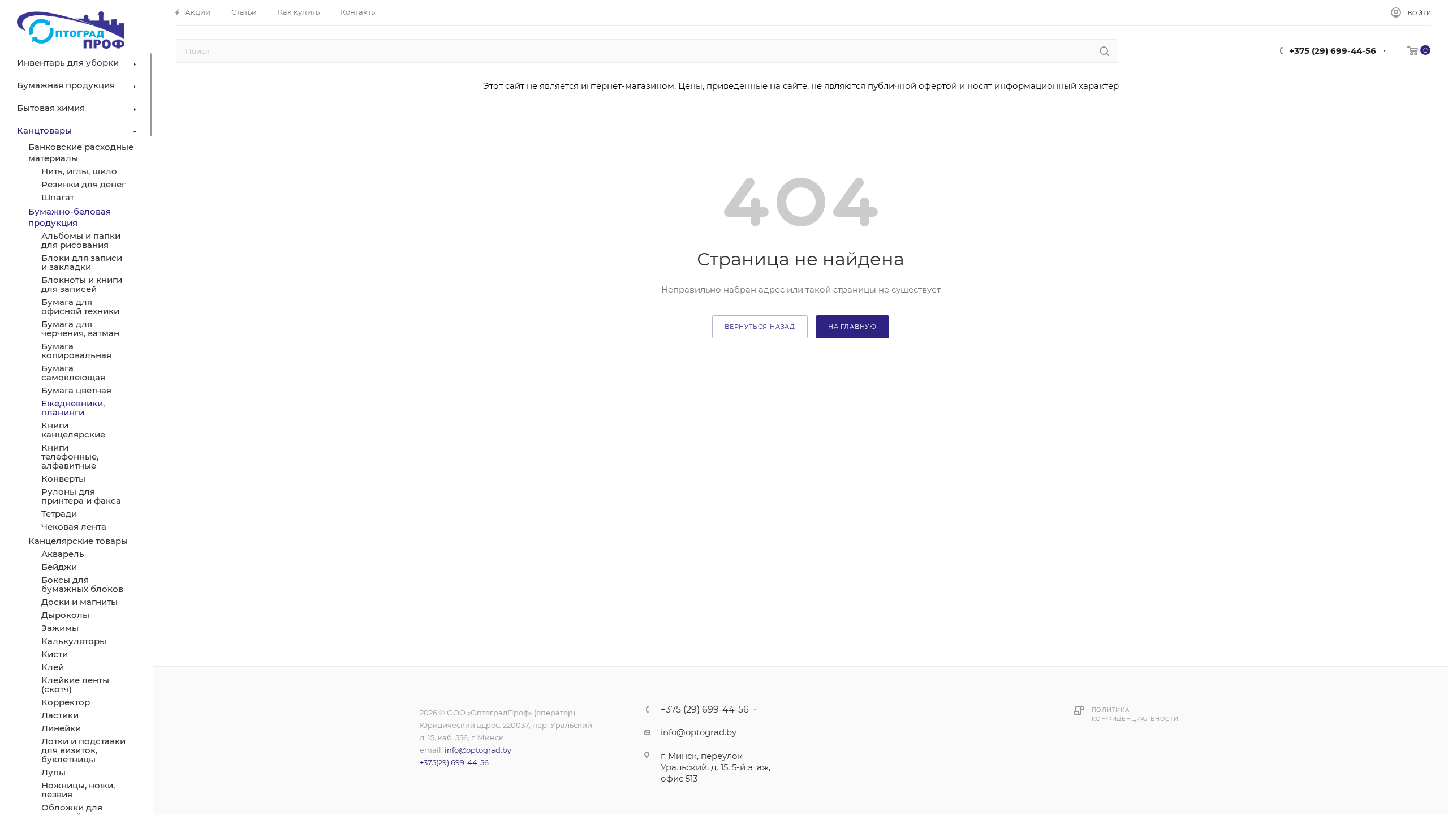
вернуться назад (760, 327)
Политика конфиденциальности (1135, 714)
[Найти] (1104, 51)
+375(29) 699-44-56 (454, 762)
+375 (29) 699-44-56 (1332, 50)
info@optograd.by (478, 749)
